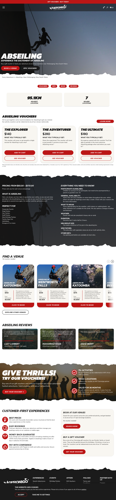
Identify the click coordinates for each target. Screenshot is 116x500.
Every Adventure (8, 77)
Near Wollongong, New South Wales (35, 77)
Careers (102, 483)
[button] (112, 261)
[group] (18, 285)
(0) (113, 7)
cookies (83, 489)
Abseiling (19, 77)
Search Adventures (39, 481)
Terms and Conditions (86, 482)
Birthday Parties (55, 481)
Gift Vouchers (70, 481)
